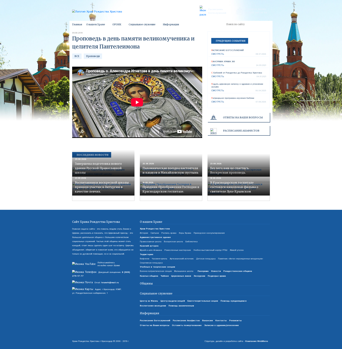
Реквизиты (235, 320)
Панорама (203, 271)
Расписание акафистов (241, 130)
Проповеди (93, 56)
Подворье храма (217, 276)
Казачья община (149, 276)
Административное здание (155, 237)
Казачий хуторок (149, 245)
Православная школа (150, 241)
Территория (146, 254)
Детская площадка (206, 258)
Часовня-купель (159, 258)
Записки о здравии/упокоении (221, 325)
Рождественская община (237, 271)
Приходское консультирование (209, 233)
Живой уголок (237, 250)
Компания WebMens (256, 341)
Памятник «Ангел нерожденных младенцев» (240, 258)
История (144, 233)
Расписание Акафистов (186, 320)
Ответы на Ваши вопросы (243, 117)
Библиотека (191, 241)
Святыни (155, 233)
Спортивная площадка (151, 262)
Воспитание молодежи (153, 305)
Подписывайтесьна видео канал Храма (108, 264)
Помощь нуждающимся (234, 300)
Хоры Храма (185, 233)
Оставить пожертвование (187, 325)
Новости (216, 271)
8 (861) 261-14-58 (256, 12)
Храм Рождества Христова (155, 228)
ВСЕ (76, 56)
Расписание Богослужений (217, 11)
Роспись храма (168, 233)
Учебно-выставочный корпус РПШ (210, 250)
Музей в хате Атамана (151, 250)
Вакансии (207, 320)
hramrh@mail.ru (110, 282)
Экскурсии (199, 276)
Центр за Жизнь (149, 300)
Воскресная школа (173, 241)
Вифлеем (144, 258)
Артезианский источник (182, 258)
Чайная (165, 276)
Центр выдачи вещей (172, 300)
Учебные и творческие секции (157, 266)
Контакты (221, 320)
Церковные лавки (181, 276)
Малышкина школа (183, 271)
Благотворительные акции (202, 300)
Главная (77, 24)
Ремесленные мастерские (177, 250)
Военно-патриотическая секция (156, 271)
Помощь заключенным (181, 305)
